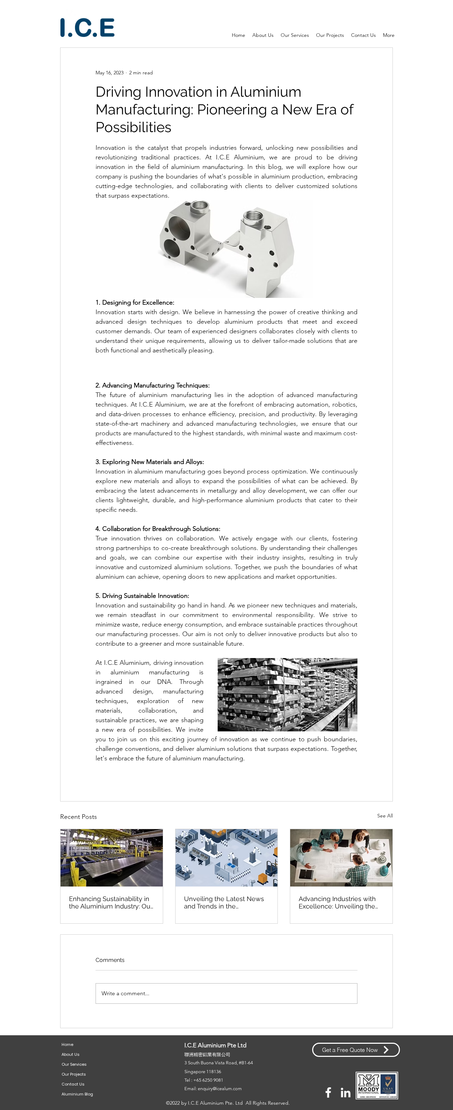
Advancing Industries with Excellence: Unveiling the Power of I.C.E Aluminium (337, 902)
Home (67, 1044)
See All (385, 815)
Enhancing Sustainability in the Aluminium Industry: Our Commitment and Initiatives (111, 902)
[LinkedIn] (345, 1092)
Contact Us (73, 1084)
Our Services (74, 1064)
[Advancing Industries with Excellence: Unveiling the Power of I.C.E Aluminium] (341, 858)
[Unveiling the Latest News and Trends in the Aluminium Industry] (227, 858)
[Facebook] (328, 1092)
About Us (70, 1054)
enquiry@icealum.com (220, 1088)
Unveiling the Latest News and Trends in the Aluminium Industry (224, 902)
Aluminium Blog (77, 1094)
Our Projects (74, 1074)
